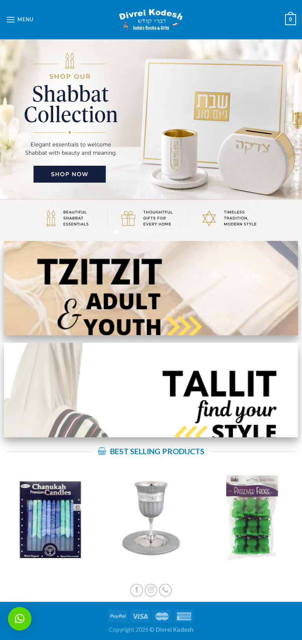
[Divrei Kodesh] (151, 20)
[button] (19, 619)
